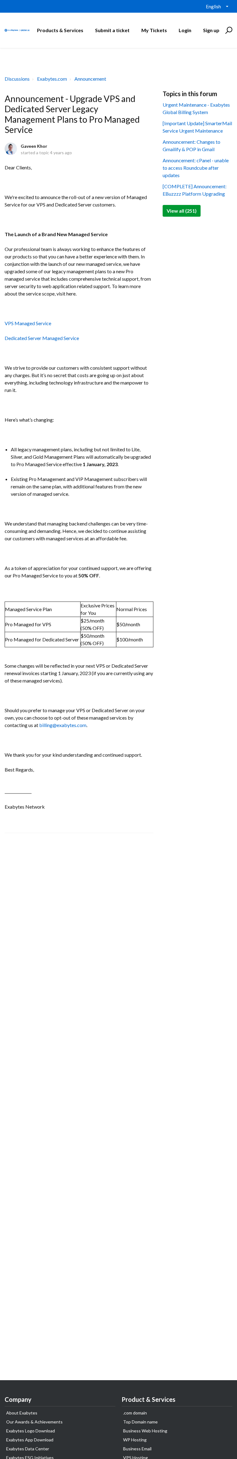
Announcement (90, 79)
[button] (227, 30)
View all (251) (182, 211)
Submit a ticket (112, 30)
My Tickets (154, 30)
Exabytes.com (52, 79)
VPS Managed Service (28, 323)
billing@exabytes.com (62, 725)
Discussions (17, 79)
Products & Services (60, 30)
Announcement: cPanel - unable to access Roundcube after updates (196, 167)
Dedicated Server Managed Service (42, 338)
